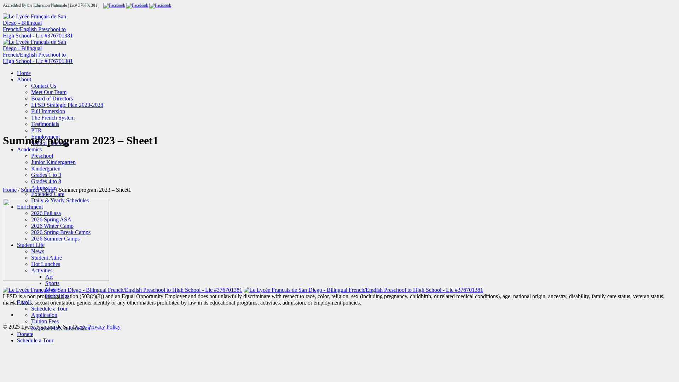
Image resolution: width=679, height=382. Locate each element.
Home (10, 190)
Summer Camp (37, 190)
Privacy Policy (104, 327)
